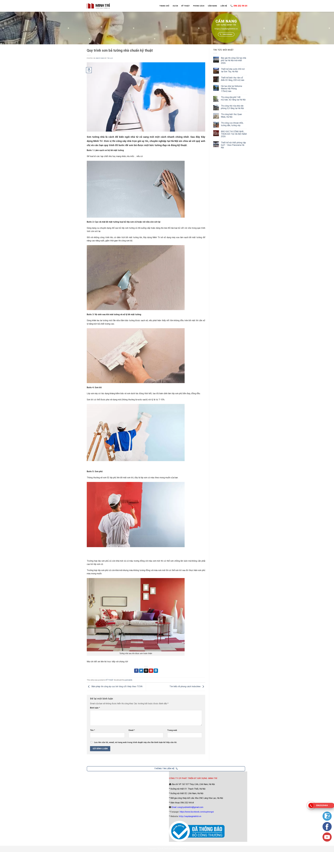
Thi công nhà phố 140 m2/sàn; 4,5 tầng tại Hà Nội (233, 98)
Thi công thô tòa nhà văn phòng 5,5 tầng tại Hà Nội (232, 107)
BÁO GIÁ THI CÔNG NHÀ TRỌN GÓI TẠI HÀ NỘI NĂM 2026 (234, 134)
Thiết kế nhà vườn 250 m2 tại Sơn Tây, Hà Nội (233, 70)
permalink (128, 680)
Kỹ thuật (185, 6)
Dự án (175, 6)
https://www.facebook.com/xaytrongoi (197, 812)
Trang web (172, 730)
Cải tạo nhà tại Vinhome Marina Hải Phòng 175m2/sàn (231, 88)
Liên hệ (223, 6)
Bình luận (95, 708)
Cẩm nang (212, 6)
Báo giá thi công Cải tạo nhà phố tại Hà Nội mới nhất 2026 (233, 60)
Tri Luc (110, 58)
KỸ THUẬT (109, 680)
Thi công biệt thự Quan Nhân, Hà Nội (231, 115)
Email (132, 730)
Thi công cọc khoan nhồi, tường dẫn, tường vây (232, 124)
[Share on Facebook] (136, 671)
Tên (92, 730)
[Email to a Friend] (146, 671)
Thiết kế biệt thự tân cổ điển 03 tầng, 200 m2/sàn (232, 78)
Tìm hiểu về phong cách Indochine (185, 686)
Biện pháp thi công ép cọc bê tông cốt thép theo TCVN (116, 686)
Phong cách (198, 6)
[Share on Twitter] (141, 671)
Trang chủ (164, 6)
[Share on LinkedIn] (156, 671)
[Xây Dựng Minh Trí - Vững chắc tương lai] (98, 5)
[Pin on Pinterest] (151, 671)
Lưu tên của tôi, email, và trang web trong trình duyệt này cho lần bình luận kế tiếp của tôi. (135, 742)
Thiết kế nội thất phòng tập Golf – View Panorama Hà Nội (233, 145)
